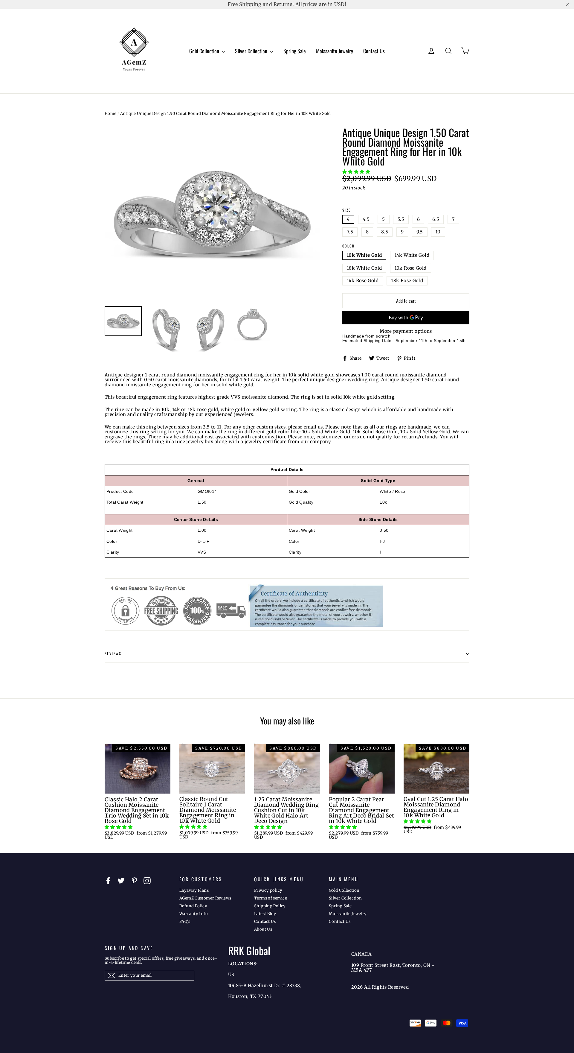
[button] (356, 171)
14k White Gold (412, 255)
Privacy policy (268, 890)
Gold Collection (204, 51)
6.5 (435, 219)
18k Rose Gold (407, 280)
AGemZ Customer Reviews (205, 898)
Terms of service (270, 898)
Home (111, 113)
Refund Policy (193, 905)
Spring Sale (294, 51)
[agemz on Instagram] (147, 880)
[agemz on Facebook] (108, 880)
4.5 (366, 219)
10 (438, 232)
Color (348, 246)
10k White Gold (364, 255)
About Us (263, 929)
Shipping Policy (270, 905)
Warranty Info (193, 913)
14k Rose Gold (362, 280)
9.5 (419, 232)
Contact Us (374, 51)
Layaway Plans (194, 890)
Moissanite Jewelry (334, 51)
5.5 (401, 219)
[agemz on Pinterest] (134, 880)
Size (346, 210)
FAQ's (184, 921)
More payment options (406, 331)
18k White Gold (364, 268)
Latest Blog (265, 913)
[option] (212, 214)
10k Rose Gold (411, 268)
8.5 (384, 232)
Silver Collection (251, 51)
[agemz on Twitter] (121, 880)
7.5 (350, 232)
